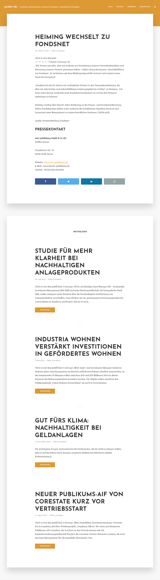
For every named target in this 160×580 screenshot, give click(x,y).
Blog (110, 7)
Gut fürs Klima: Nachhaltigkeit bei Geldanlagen (68, 428)
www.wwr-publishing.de (56, 162)
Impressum (131, 7)
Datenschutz (145, 7)
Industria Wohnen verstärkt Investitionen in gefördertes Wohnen (78, 347)
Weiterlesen (45, 310)
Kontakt (120, 7)
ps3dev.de (10, 7)
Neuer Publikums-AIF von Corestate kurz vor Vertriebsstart (79, 502)
